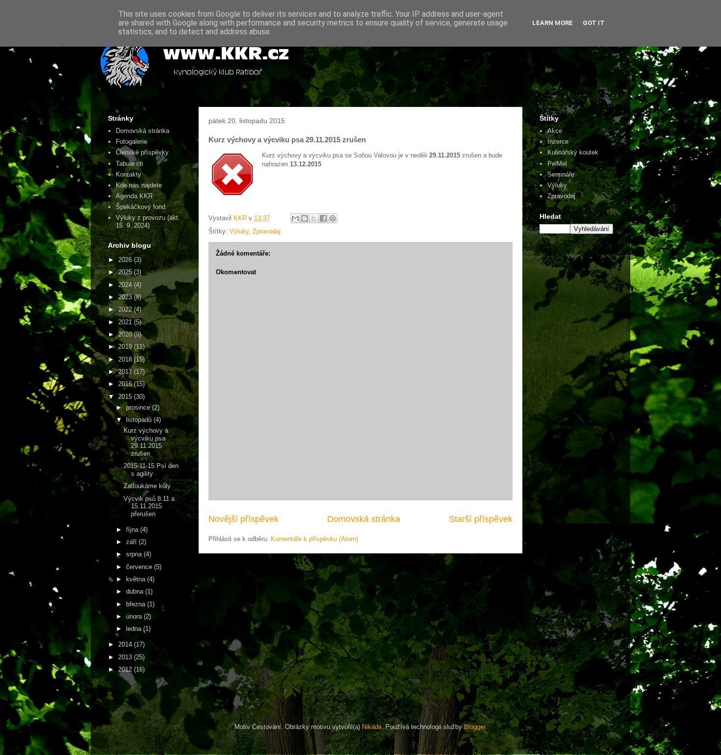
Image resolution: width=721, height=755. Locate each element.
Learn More (552, 22)
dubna (135, 591)
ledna (134, 628)
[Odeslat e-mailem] (295, 218)
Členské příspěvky (142, 152)
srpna (135, 554)
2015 (126, 396)
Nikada (372, 726)
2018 (126, 359)
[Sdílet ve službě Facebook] (323, 218)
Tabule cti (129, 163)
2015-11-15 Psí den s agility (151, 469)
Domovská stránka (363, 519)
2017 (126, 371)
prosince (139, 407)
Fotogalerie (131, 141)
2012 (126, 669)
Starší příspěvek (481, 519)
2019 (126, 346)
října (133, 529)
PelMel (557, 163)
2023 (126, 297)
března (136, 604)
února (135, 616)
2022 (126, 309)
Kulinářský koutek (572, 152)
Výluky (239, 231)
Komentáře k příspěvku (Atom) (314, 539)
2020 (126, 334)
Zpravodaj (267, 231)
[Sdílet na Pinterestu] (332, 218)
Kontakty (128, 174)
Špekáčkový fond (140, 206)
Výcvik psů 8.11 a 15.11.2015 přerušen (149, 506)
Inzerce (557, 141)
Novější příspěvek (243, 519)
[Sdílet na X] (314, 218)
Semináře (560, 174)
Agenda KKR (134, 196)
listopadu (140, 419)
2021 (126, 322)
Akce (554, 130)
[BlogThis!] (304, 218)
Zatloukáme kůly (147, 486)
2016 (126, 384)
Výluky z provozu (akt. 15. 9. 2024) (148, 221)
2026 (126, 259)
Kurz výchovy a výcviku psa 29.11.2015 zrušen (146, 442)
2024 (126, 284)
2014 (126, 644)
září (132, 542)
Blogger (474, 726)
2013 (126, 657)
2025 (126, 272)
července (140, 567)
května (136, 579)
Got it (594, 22)
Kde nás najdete (139, 185)
